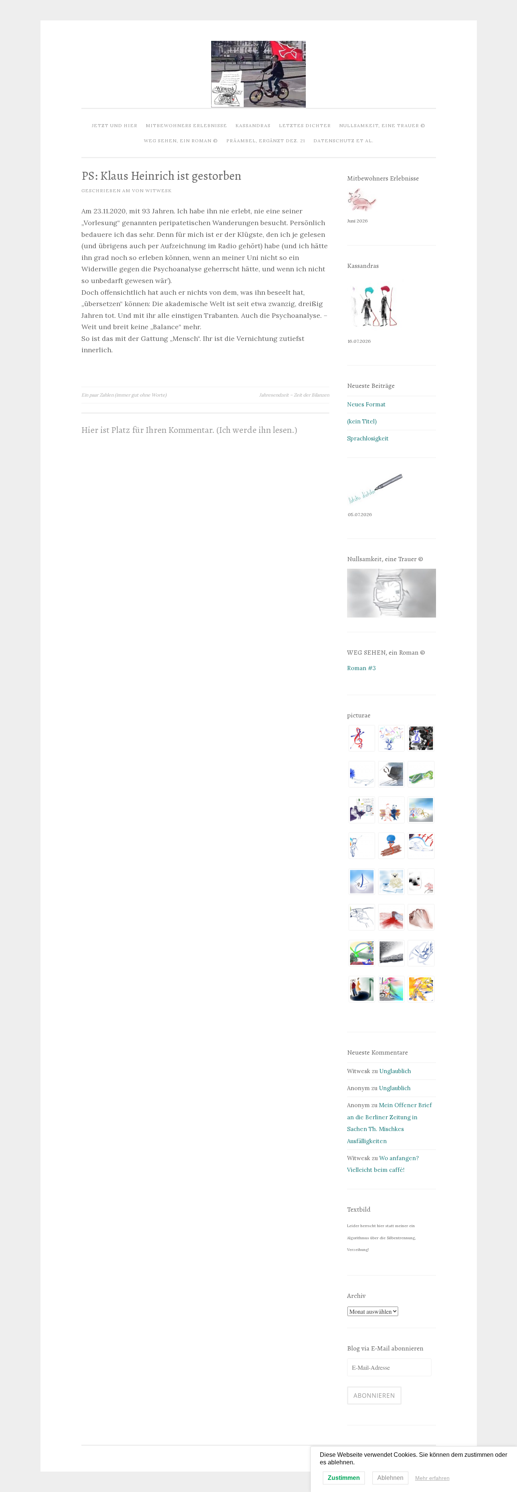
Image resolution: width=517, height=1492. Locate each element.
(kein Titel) (362, 421)
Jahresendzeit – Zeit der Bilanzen (294, 395)
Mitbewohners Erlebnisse (186, 125)
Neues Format (366, 404)
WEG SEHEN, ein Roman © (181, 140)
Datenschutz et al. (343, 140)
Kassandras (253, 125)
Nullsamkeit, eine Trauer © (382, 125)
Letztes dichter (305, 125)
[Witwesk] (258, 105)
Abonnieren (374, 1395)
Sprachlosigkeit (368, 438)
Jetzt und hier (114, 125)
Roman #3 (361, 668)
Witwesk (158, 190)
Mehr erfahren (432, 1478)
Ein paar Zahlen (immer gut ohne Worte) (124, 395)
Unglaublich (395, 1071)
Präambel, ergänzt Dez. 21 (265, 140)
